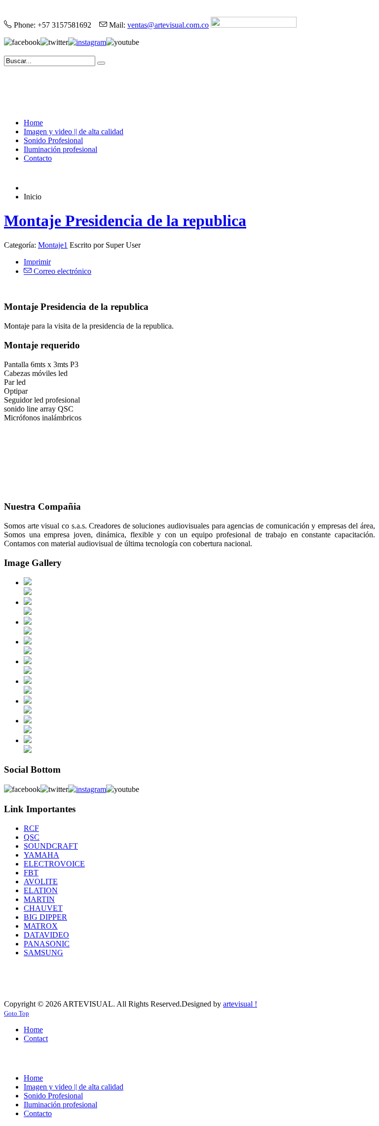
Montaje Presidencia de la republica (125, 220)
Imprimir (37, 262)
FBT (31, 872)
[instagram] (87, 42)
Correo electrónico (61, 271)
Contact (36, 1038)
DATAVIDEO (46, 935)
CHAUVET (43, 908)
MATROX (41, 926)
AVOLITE (41, 881)
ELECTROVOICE (54, 864)
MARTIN (39, 899)
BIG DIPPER (45, 917)
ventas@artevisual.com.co (168, 25)
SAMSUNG (43, 952)
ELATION (41, 890)
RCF (31, 828)
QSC (31, 837)
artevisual (239, 1004)
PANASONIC (47, 943)
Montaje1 (53, 245)
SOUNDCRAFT (51, 846)
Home (33, 1029)
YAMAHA (41, 855)
